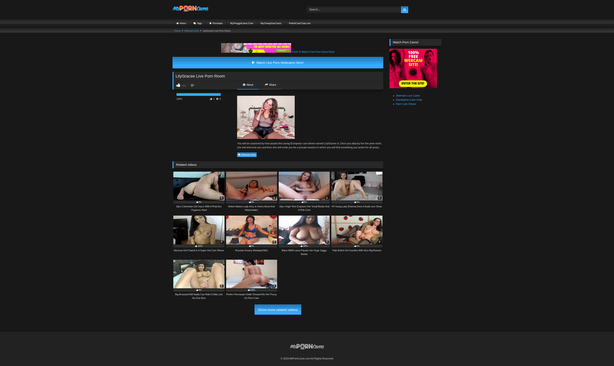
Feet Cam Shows (406, 103)
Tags (199, 23)
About (249, 84)
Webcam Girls (192, 30)
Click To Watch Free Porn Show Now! (313, 52)
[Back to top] (604, 356)
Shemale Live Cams (408, 95)
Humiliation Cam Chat (409, 99)
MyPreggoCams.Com (241, 23)
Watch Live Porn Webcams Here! (279, 62)
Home (183, 23)
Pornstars (218, 23)
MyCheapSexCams (271, 23)
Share (272, 84)
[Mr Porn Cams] (191, 9)
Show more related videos (278, 309)
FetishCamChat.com (300, 23)
